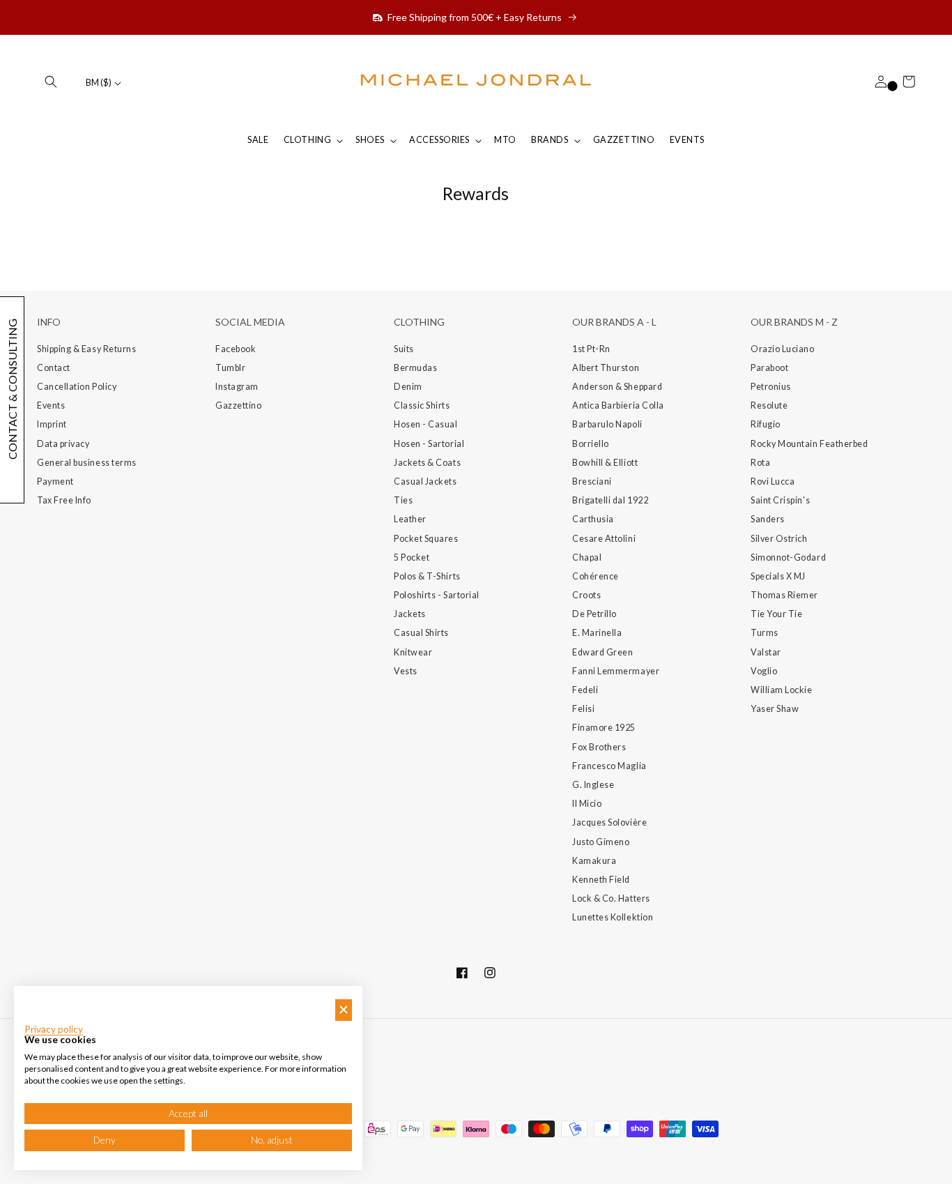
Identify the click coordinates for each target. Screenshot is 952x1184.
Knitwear (413, 652)
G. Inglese (593, 785)
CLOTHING (307, 140)
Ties (403, 500)
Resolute (769, 405)
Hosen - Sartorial (429, 444)
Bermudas (415, 368)
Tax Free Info (64, 500)
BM (99, 82)
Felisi (583, 709)
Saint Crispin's (780, 500)
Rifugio (766, 424)
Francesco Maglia (609, 766)
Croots (586, 595)
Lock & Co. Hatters (611, 898)
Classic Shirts (422, 405)
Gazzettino (238, 405)
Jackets (410, 614)
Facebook (235, 349)
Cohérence (595, 576)
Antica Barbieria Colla (618, 405)
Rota (760, 462)
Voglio (764, 671)
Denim (408, 386)
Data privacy (63, 444)
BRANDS (549, 140)
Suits (404, 349)
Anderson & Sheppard (617, 386)
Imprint (52, 424)
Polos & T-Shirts (427, 576)
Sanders (768, 519)
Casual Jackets (425, 481)
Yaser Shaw (775, 709)
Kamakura (594, 861)
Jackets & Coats (427, 462)
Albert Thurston (605, 368)
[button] (51, 82)
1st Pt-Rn (591, 349)
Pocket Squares (426, 538)
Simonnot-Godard (788, 557)
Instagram (237, 386)
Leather (410, 519)
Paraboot (769, 368)
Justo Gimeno (600, 842)
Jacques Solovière (609, 822)
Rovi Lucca (772, 481)
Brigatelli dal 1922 (610, 500)
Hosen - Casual (426, 424)
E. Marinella (597, 633)
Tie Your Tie (776, 614)
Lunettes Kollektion (612, 917)
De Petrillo (594, 614)
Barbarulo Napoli (607, 424)
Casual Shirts (421, 633)
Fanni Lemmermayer (615, 671)
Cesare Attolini (604, 538)
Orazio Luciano (783, 349)
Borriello (590, 444)
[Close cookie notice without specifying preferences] (343, 1010)
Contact (53, 368)
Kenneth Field (601, 879)
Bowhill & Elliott (605, 462)
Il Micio (586, 803)
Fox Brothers (599, 747)
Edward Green (602, 652)
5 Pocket (411, 557)
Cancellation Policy (76, 386)
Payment (55, 481)
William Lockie (782, 690)
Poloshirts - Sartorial (436, 595)
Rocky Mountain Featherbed (809, 444)
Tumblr (230, 368)
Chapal (586, 557)
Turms (764, 633)
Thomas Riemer (784, 595)
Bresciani (592, 481)
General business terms (87, 462)
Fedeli (585, 690)
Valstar (766, 652)
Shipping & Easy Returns (86, 349)
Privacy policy (53, 1029)
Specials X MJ (778, 576)
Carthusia (593, 519)
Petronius (771, 386)
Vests (405, 671)
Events (51, 405)
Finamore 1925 (604, 727)
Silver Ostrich (779, 538)
